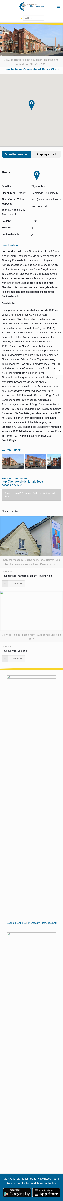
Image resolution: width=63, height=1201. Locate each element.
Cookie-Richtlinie (16, 922)
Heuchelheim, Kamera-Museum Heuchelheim (27, 575)
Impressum (33, 922)
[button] (31, 105)
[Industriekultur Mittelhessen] (31, 6)
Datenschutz (49, 922)
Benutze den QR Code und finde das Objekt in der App (31, 495)
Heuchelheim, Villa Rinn (15, 650)
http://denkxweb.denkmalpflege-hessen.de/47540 (23, 483)
